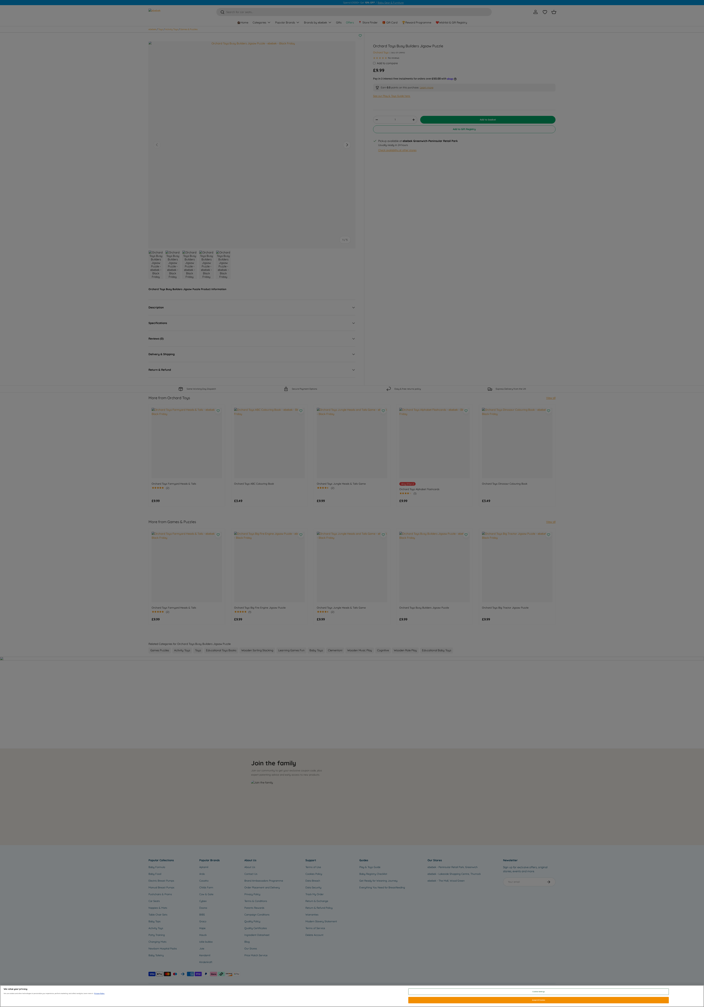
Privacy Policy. (99, 993)
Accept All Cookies (538, 1000)
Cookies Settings (538, 992)
